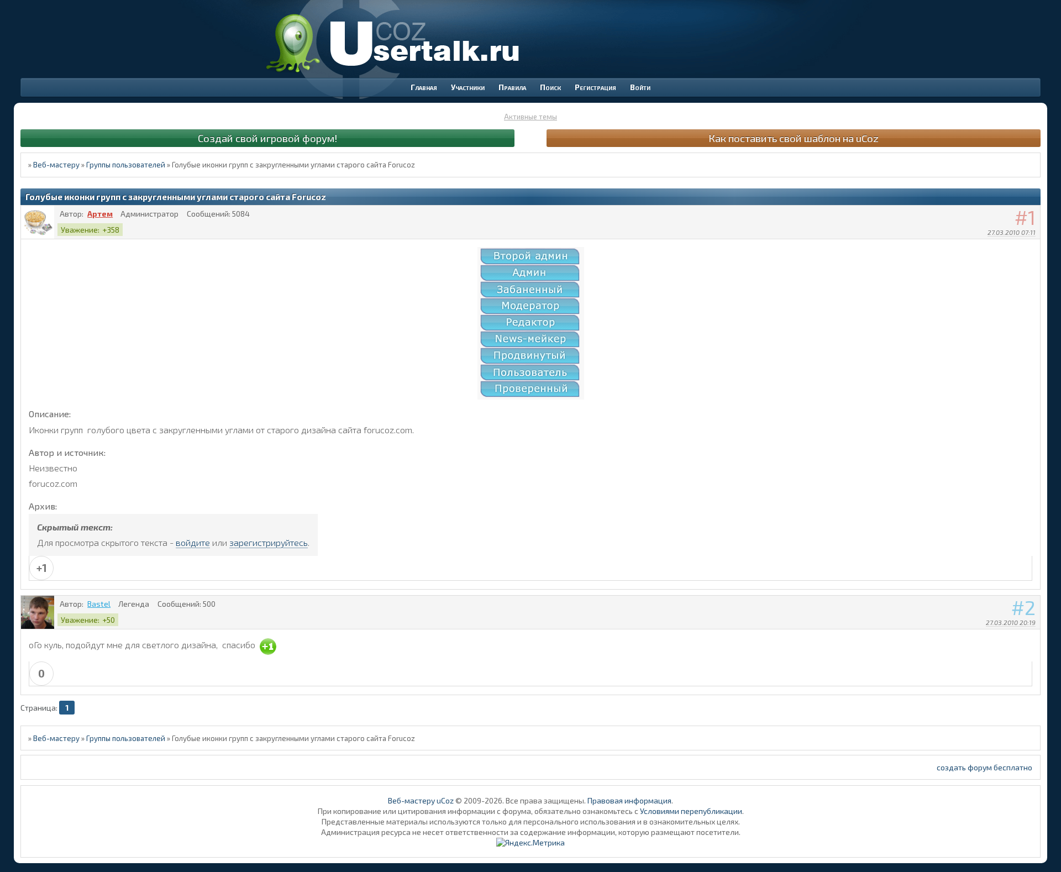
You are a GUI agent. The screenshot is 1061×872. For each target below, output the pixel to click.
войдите (193, 542)
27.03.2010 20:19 (1011, 622)
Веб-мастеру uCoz (421, 800)
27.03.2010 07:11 (1012, 232)
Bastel (99, 603)
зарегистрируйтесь (268, 542)
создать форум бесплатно (984, 767)
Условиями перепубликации (691, 811)
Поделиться (1032, 246)
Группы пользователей (125, 164)
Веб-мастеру (56, 164)
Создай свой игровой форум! (267, 138)
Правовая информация (629, 800)
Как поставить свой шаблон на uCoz (793, 138)
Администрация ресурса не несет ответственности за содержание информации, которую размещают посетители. (530, 832)
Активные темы (530, 116)
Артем (100, 213)
